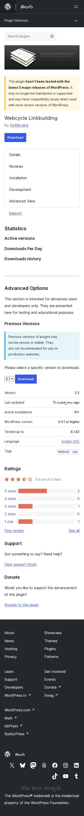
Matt (10, 718)
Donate (52, 687)
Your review (14, 530)
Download (15, 137)
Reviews (16, 166)
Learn (9, 671)
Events (50, 679)
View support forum (20, 564)
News (9, 641)
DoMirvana (19, 125)
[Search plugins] (51, 36)
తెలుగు (20, 754)
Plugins (50, 648)
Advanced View (22, 201)
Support (15, 213)
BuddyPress (16, 734)
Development (20, 189)
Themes (51, 641)
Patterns (51, 656)
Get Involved (55, 671)
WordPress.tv (17, 695)
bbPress (13, 726)
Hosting (10, 648)
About (9, 633)
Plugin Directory (16, 20)
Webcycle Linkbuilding (31, 118)
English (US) (71, 441)
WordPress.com (19, 710)
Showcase (53, 633)
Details (14, 154)
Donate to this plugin (21, 605)
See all (74, 530)
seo (75, 451)
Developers (13, 687)
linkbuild (63, 451)
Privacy (10, 656)
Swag (51, 695)
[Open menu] (77, 7)
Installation (18, 178)
